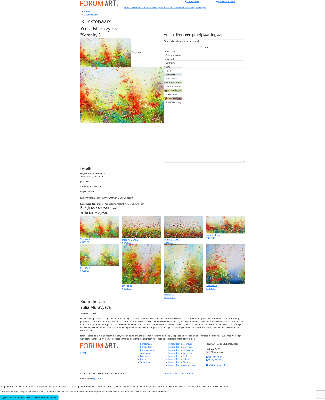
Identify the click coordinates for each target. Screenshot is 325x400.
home (87, 11)
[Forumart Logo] (99, 3)
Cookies (168, 373)
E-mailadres (169, 74)
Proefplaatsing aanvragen (193, 7)
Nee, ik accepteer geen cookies (42, 397)
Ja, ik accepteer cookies (13, 397)
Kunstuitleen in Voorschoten (182, 365)
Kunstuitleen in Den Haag (180, 347)
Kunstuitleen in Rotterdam (180, 350)
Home (126, 7)
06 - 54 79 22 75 (215, 360)
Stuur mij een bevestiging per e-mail (181, 41)
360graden (145, 362)
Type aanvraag (171, 90)
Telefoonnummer (172, 82)
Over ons (169, 7)
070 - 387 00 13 (215, 357)
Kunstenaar (169, 51)
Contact (177, 7)
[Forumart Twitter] (85, 353)
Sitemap (190, 373)
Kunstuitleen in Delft (178, 356)
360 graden (159, 7)
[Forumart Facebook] (81, 353)
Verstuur (204, 47)
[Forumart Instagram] (83, 353)
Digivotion (97, 378)
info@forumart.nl (216, 365)
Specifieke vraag (172, 98)
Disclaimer (179, 373)
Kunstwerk (169, 59)
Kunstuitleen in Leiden (178, 359)
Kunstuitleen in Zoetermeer (181, 353)
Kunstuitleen (148, 7)
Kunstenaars (135, 7)
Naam (167, 66)
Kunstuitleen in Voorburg (180, 343)
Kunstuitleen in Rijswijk (179, 362)
